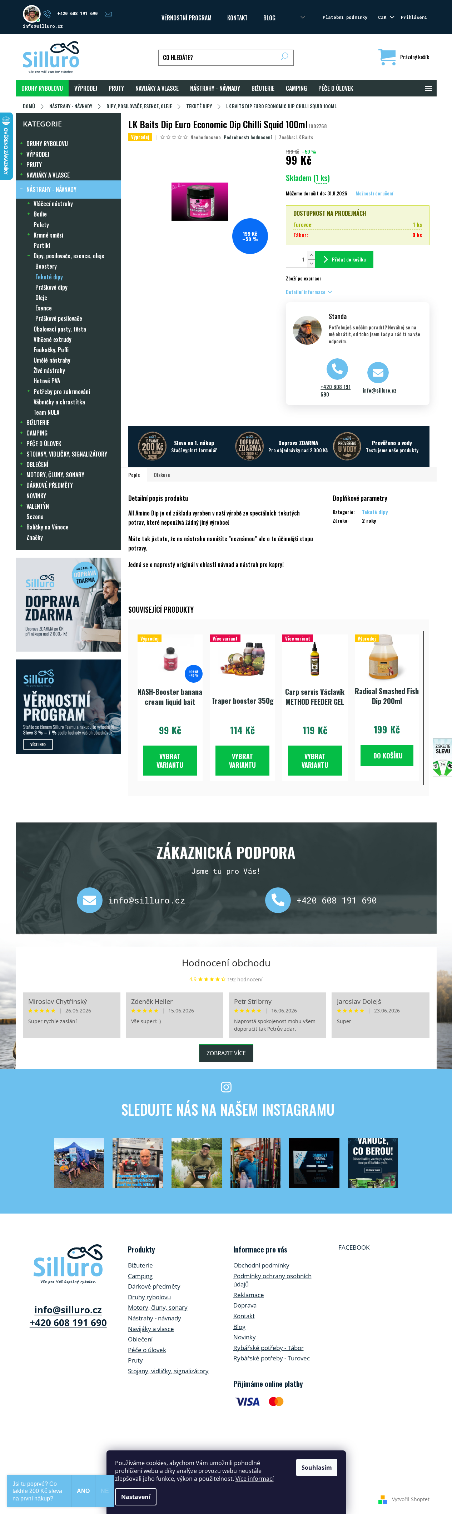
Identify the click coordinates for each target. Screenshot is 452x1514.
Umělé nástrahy (52, 360)
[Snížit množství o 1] (311, 263)
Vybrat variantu (170, 761)
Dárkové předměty (154, 1286)
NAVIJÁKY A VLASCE (48, 175)
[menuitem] (42, 88)
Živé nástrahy (49, 370)
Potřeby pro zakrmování (62, 391)
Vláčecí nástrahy (53, 203)
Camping (140, 1276)
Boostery (46, 266)
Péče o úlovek (147, 1350)
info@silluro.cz (380, 390)
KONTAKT (237, 18)
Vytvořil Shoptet (410, 1498)
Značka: (296, 137)
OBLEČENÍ (37, 464)
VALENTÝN (37, 506)
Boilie (40, 214)
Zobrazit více (226, 1053)
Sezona (35, 516)
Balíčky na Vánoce (47, 527)
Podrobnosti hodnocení (248, 137)
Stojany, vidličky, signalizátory (168, 1371)
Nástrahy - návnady (154, 1318)
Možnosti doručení (374, 193)
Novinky (244, 1337)
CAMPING (37, 433)
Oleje (41, 297)
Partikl (42, 245)
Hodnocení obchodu (226, 962)
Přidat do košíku (349, 259)
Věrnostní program (187, 18)
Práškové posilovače (58, 318)
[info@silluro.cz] (92, 900)
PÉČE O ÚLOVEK (43, 443)
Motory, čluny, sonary (158, 1307)
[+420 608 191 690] (281, 900)
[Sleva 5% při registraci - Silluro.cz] (68, 706)
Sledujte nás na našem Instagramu (227, 1109)
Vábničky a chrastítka (59, 402)
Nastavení (135, 1497)
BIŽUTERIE (37, 422)
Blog (269, 18)
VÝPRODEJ (37, 154)
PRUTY (34, 164)
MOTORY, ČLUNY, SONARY (55, 474)
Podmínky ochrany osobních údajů (272, 1280)
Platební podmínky (345, 17)
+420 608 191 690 (336, 390)
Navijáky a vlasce (151, 1329)
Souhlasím (317, 1467)
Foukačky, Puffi (51, 349)
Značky (34, 537)
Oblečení (140, 1339)
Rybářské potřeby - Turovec (271, 1358)
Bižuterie (140, 1265)
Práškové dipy (51, 287)
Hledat (284, 58)
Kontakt (244, 1316)
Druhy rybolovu (149, 1297)
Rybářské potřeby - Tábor (268, 1348)
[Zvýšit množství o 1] (311, 255)
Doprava (245, 1305)
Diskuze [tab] (162, 474)
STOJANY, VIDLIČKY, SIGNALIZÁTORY (66, 454)
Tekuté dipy (49, 277)
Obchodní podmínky (261, 1265)
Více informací (254, 1479)
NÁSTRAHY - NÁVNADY (51, 189)
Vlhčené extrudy (52, 339)
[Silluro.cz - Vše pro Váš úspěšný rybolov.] (68, 1264)
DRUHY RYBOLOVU (47, 143)
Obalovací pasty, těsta (60, 329)
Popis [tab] (134, 474)
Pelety (41, 224)
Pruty (135, 1360)
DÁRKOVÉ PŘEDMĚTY (49, 485)
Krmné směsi (48, 235)
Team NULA (46, 412)
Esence (43, 308)
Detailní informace (306, 291)
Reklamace (248, 1295)
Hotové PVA (47, 381)
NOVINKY (36, 496)
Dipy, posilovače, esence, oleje (69, 255)
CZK (383, 17)
